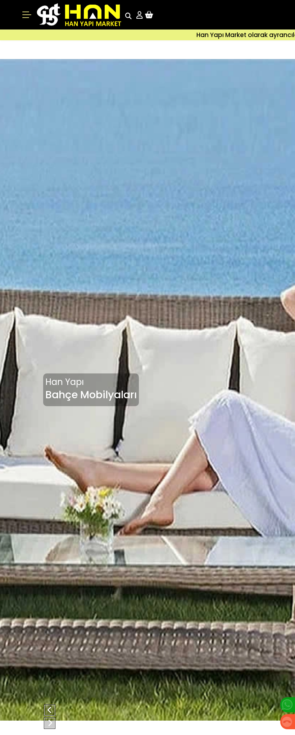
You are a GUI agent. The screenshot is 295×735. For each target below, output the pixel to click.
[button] (49, 710)
